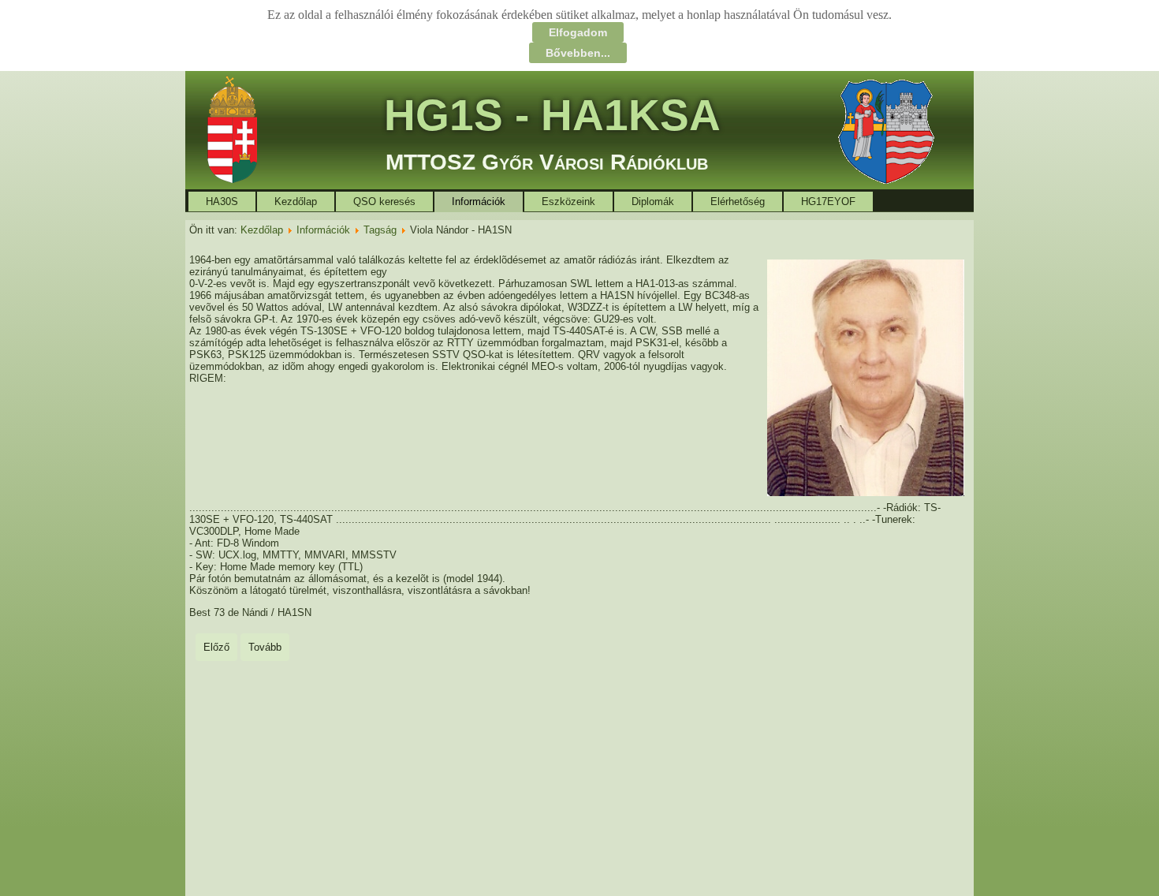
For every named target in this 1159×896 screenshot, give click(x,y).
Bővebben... (578, 53)
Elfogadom (578, 32)
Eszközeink (568, 201)
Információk (478, 201)
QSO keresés (384, 201)
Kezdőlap (295, 201)
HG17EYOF (828, 201)
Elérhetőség (737, 201)
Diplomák (653, 201)
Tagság (380, 230)
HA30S (222, 201)
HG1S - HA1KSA (552, 115)
